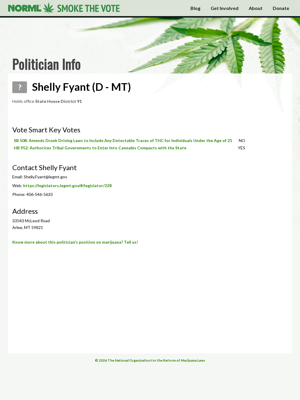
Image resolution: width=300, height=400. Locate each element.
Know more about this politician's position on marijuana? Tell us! (75, 242)
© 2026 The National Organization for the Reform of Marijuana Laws (150, 360)
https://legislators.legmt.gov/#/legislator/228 (67, 185)
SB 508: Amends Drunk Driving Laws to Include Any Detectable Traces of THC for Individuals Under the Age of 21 (123, 140)
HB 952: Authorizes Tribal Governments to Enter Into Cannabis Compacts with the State (100, 147)
